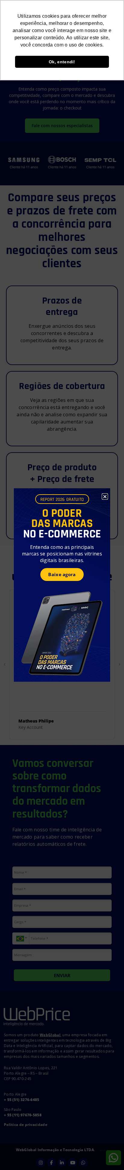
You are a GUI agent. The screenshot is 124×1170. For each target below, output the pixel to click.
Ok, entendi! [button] (62, 61)
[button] (105, 496)
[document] (62, 585)
